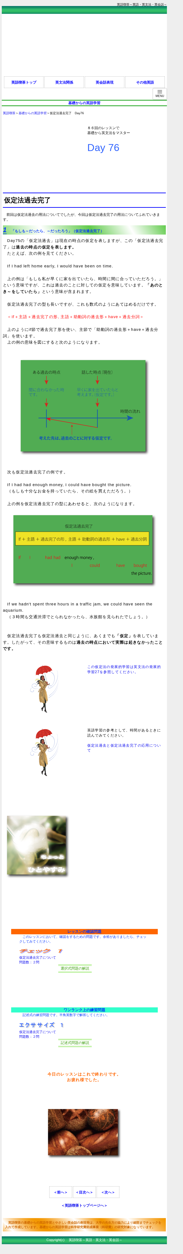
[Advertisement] (83, 45)
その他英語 (145, 82)
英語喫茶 (9, 113)
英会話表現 (105, 82)
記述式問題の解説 (75, 1043)
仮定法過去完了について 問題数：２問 (37, 960)
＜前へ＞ (61, 1192)
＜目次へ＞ (84, 1192)
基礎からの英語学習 (33, 113)
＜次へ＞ (108, 1192)
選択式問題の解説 (75, 968)
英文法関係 (64, 82)
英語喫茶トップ (23, 82)
